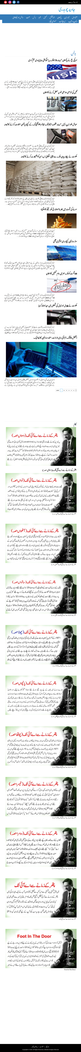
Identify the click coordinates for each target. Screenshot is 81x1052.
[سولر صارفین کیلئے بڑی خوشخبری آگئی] (62, 253)
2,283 (57, 390)
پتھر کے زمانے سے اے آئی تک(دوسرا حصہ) (64, 868)
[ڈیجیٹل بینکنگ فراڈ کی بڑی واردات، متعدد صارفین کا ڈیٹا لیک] (41, 360)
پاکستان (59, 17)
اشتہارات (42, 1046)
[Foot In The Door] (41, 949)
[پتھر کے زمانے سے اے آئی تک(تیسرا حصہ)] (41, 797)
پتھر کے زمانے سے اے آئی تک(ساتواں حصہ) (63, 615)
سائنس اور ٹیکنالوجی (18, 17)
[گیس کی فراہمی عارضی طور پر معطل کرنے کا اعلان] (62, 104)
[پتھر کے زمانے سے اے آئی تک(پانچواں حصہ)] (41, 695)
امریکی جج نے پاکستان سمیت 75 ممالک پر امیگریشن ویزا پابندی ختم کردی (52, 60)
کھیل (45, 17)
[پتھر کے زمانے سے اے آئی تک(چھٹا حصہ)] (41, 645)
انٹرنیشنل (52, 17)
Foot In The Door (70, 969)
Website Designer (49, 1049)
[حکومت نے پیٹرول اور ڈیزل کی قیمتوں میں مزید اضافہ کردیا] (62, 317)
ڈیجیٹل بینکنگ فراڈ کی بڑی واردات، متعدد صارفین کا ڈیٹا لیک (55, 337)
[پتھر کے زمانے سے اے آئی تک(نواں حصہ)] (41, 493)
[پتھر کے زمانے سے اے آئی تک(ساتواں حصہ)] (41, 594)
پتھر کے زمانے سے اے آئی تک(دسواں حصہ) (59, 470)
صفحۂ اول (75, 17)
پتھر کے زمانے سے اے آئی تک (67, 919)
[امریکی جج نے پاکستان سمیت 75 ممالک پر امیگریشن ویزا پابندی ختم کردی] (62, 72)
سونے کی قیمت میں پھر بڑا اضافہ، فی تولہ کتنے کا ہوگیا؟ (59, 209)
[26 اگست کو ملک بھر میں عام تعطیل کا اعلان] (62, 285)
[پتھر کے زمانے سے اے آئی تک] (41, 898)
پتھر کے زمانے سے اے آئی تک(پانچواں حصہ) (63, 716)
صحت (28, 17)
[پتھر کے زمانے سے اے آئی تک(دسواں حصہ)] (41, 446)
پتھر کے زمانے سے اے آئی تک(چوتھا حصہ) (64, 767)
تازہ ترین (66, 17)
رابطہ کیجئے (47, 1046)
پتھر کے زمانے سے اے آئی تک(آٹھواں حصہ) (63, 564)
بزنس (34, 17)
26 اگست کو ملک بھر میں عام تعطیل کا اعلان (61, 273)
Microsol (56, 1049)
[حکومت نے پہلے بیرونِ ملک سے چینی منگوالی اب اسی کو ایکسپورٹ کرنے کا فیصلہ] (41, 179)
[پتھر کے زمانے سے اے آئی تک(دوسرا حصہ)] (41, 847)
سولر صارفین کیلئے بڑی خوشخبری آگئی (65, 241)
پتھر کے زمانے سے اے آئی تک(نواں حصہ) (64, 514)
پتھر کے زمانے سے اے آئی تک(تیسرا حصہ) (64, 818)
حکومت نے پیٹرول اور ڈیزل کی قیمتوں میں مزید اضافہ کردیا (58, 305)
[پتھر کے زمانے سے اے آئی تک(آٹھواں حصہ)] (41, 543)
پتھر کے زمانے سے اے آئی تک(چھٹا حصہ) (64, 666)
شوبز (40, 17)
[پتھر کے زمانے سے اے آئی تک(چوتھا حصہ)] (41, 746)
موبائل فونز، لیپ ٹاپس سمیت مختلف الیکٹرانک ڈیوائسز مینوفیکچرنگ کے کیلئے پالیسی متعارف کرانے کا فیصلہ (40, 124)
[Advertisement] (39, 35)
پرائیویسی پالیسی (35, 1046)
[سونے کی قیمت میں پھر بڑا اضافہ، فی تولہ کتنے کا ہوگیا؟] (62, 221)
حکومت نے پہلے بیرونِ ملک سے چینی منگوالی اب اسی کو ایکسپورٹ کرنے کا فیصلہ (49, 156)
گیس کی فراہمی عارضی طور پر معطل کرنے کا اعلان (60, 92)
